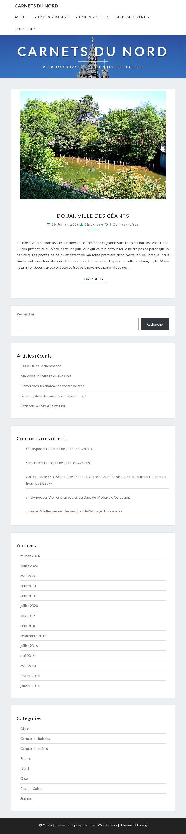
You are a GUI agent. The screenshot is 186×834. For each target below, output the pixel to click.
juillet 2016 (29, 645)
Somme (26, 798)
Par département (130, 17)
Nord (24, 768)
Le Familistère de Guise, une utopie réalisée (53, 396)
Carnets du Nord (36, 5)
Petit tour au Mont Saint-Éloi (42, 406)
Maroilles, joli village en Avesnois (45, 376)
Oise (24, 778)
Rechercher (25, 314)
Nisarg (141, 825)
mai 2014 (27, 655)
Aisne (24, 728)
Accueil (21, 17)
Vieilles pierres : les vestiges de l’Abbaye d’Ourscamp (89, 497)
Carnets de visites (92, 17)
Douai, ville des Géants (93, 216)
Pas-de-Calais (31, 788)
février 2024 (30, 556)
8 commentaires (124, 224)
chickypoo (93, 224)
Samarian (33, 462)
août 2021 (28, 585)
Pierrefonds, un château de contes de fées (52, 386)
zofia (30, 511)
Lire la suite (94, 279)
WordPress (107, 825)
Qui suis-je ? (25, 29)
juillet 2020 (29, 605)
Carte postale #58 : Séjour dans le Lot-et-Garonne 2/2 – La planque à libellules (85, 476)
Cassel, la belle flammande (40, 366)
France (25, 758)
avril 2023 (28, 575)
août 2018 (28, 625)
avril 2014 (28, 665)
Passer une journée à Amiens (70, 448)
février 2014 (30, 675)
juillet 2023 (29, 566)
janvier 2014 (30, 685)
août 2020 (28, 595)
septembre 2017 (33, 635)
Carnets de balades (52, 17)
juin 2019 (27, 616)
